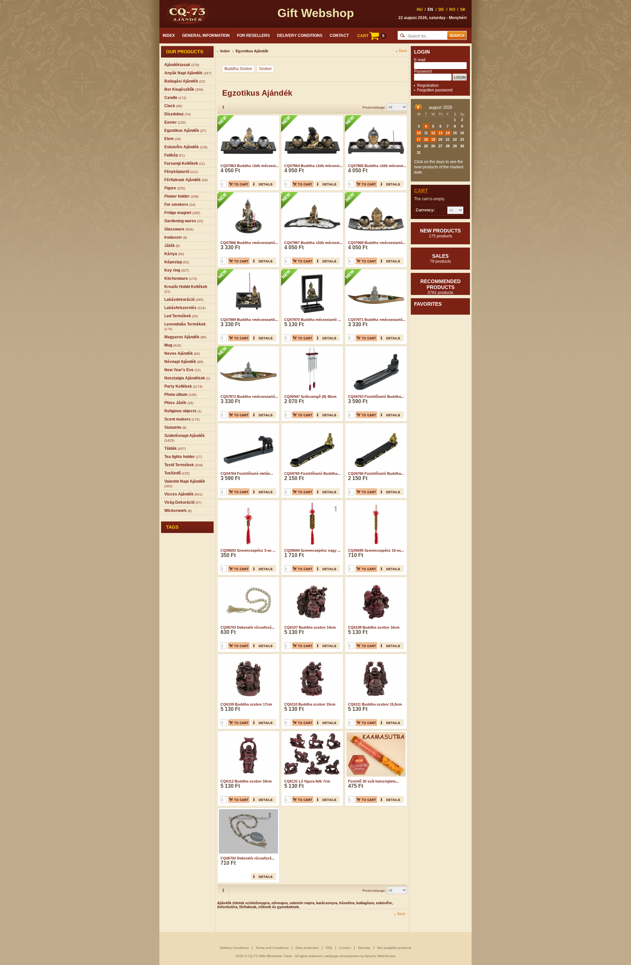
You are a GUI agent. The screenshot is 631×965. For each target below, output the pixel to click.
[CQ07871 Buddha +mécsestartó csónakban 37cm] (375, 271)
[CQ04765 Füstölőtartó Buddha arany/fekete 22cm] (311, 425)
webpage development (342, 956)
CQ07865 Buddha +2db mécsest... (377, 166)
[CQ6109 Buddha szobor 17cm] (247, 656)
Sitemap (364, 948)
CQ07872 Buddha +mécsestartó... (249, 396)
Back (403, 51)
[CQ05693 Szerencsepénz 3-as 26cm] (247, 502)
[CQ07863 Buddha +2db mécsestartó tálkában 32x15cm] (247, 117)
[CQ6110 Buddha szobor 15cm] (311, 656)
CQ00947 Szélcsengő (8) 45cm (310, 396)
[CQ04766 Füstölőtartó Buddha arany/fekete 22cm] (375, 425)
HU (420, 9)
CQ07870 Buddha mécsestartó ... (312, 320)
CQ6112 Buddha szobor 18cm (246, 781)
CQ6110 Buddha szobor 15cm (310, 704)
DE (441, 9)
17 (419, 139)
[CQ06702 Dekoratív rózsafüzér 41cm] (247, 810)
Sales (440, 258)
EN (430, 9)
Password (423, 71)
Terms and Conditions (272, 948)
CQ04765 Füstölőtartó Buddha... (312, 473)
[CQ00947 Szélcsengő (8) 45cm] (311, 348)
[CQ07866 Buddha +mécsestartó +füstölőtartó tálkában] (247, 194)
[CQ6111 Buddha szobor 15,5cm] (375, 656)
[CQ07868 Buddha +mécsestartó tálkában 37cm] (375, 194)
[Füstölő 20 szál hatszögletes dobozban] (375, 733)
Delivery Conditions (299, 35)
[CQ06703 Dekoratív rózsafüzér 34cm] (247, 579)
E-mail (420, 60)
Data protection (307, 948)
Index (169, 35)
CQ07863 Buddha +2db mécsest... (250, 166)
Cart (421, 190)
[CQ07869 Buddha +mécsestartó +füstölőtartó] (247, 271)
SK (463, 9)
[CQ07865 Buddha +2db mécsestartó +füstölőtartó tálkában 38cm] (375, 117)
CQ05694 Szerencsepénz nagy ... (312, 550)
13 (440, 133)
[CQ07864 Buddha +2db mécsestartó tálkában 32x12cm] (311, 117)
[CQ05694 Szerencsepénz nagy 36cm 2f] (311, 502)
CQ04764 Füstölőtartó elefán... (247, 473)
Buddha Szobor (238, 68)
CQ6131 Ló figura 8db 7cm (307, 781)
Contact (339, 35)
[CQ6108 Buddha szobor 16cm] (375, 579)
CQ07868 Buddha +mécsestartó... (377, 243)
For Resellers (253, 35)
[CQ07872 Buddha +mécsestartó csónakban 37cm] (247, 348)
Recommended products (440, 286)
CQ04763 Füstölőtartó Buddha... (376, 396)
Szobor (265, 68)
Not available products (394, 948)
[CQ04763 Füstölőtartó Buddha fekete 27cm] (375, 348)
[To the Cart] (239, 184)
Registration (428, 85)
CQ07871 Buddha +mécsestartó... (377, 320)
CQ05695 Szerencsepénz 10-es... (376, 550)
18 (426, 139)
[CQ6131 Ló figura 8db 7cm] (311, 733)
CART (371, 36)
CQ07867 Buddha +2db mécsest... (313, 243)
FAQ (329, 948)
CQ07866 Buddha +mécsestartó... (249, 243)
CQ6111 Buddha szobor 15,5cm (375, 704)
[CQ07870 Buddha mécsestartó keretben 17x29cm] (311, 271)
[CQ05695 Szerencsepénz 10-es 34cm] (375, 502)
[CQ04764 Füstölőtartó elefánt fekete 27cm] (247, 425)
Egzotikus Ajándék (252, 51)
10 (419, 133)
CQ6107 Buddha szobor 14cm (310, 627)
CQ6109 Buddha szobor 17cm (246, 704)
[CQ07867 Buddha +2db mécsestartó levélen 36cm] (311, 194)
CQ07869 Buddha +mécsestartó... (249, 320)
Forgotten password (435, 90)
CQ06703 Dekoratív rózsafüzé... (247, 627)
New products (440, 233)
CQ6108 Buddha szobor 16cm (374, 627)
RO (452, 9)
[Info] (263, 184)
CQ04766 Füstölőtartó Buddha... (376, 473)
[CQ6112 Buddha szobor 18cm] (247, 733)
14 (448, 133)
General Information (206, 35)
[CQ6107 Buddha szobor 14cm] (311, 579)
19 (433, 139)
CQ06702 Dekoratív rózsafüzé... (247, 858)
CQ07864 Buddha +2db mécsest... (313, 166)
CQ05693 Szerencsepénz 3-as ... (248, 550)
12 (433, 133)
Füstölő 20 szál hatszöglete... (373, 781)
